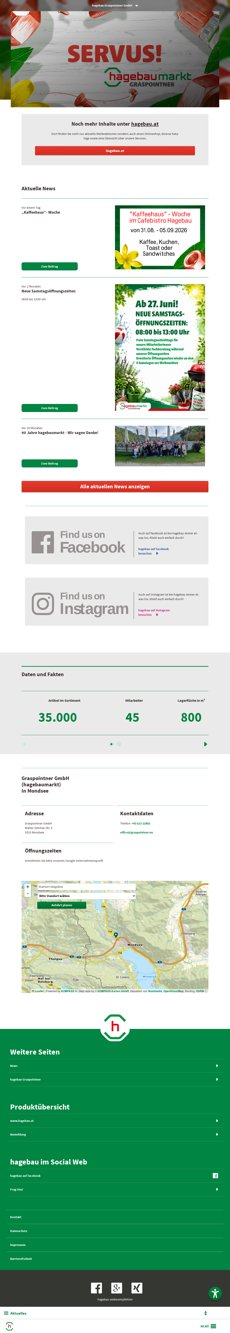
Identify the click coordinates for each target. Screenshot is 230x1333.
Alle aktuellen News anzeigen (115, 486)
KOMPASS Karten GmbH (113, 991)
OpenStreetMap (174, 991)
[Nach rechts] (119, 744)
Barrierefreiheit (21, 1259)
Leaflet (39, 991)
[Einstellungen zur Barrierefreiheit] (215, 1293)
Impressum (18, 1245)
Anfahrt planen (61, 905)
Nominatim (155, 991)
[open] (209, 1326)
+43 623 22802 (141, 823)
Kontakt (15, 1217)
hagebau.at (145, 123)
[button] (116, 935)
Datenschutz (18, 1231)
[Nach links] (24, 745)
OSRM (200, 991)
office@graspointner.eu (136, 832)
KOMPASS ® (69, 991)
